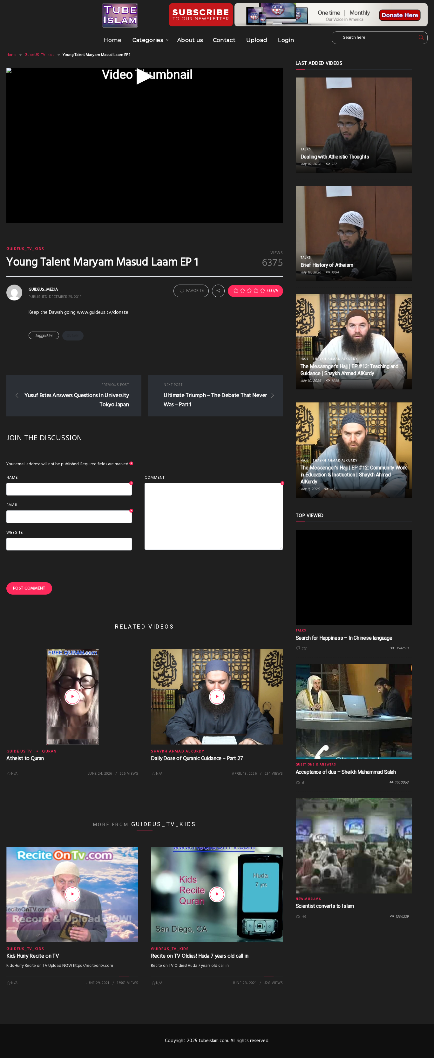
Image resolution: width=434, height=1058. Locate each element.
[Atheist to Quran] (72, 697)
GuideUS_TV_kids (39, 55)
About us (190, 40)
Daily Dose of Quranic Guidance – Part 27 (197, 758)
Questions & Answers (316, 764)
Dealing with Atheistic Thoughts (335, 157)
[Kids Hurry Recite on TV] (72, 894)
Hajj (305, 358)
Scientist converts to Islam (325, 906)
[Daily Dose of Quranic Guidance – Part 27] (217, 697)
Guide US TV (19, 751)
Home (112, 40)
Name (69, 478)
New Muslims (308, 898)
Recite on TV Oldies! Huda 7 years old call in (199, 956)
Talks (306, 149)
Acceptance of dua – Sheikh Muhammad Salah (346, 772)
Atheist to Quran (25, 758)
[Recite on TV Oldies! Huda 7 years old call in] (217, 894)
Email (69, 505)
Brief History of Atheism (327, 265)
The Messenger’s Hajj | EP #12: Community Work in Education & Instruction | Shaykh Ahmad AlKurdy (354, 475)
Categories (147, 40)
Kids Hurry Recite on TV (32, 956)
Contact (224, 40)
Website (14, 532)
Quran (73, 335)
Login (286, 40)
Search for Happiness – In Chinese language (344, 638)
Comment (214, 478)
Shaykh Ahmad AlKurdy (177, 751)
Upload (256, 40)
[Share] (218, 290)
